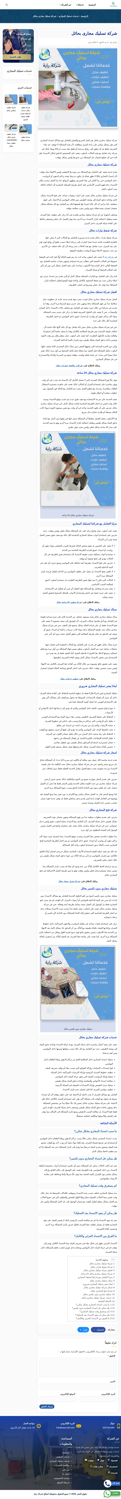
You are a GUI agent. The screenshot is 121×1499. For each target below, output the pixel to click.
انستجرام (113, 1466)
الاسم (112, 1381)
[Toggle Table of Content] (112, 1259)
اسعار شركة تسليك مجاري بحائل (98, 1287)
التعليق (111, 1356)
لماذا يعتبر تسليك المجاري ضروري (97, 1284)
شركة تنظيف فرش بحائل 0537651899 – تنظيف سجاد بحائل (11, 140)
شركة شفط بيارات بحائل (101, 1267)
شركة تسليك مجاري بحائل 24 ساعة (96, 1274)
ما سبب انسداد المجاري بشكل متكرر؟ (93, 1304)
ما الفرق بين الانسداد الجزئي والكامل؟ (93, 1318)
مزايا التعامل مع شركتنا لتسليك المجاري (95, 1277)
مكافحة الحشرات (61, 1465)
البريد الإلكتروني (108, 1394)
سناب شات (97, 1466)
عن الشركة (66, 5)
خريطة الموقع (63, 1482)
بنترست (114, 1473)
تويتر (82, 1329)
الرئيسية (92, 5)
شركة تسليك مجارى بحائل (100, 1263)
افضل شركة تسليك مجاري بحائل (97, 1270)
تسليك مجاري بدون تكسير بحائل (97, 1294)
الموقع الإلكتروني (67, 1394)
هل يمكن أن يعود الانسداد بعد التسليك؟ (92, 1315)
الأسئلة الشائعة (104, 1301)
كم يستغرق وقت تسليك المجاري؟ (95, 1311)
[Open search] (6, 5)
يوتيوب (90, 1460)
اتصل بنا (65, 1474)
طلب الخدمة (15, 57)
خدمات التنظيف (62, 1457)
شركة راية (113, 42)
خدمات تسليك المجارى (69, 16)
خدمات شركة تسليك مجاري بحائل (97, 1298)
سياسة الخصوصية (61, 1478)
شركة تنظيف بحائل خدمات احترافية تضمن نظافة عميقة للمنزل (25, 113)
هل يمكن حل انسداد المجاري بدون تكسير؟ (91, 1308)
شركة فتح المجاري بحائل (101, 1291)
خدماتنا (81, 5)
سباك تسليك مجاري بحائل (101, 1280)
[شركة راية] (113, 4)
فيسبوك (97, 1329)
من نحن (65, 1469)
